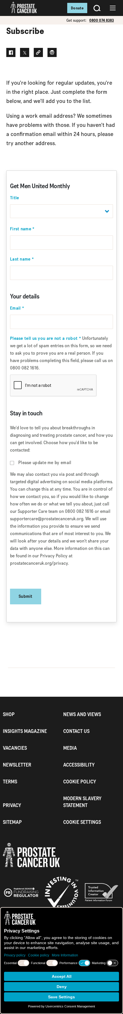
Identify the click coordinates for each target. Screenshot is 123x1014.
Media (70, 748)
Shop (9, 714)
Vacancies (15, 748)
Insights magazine (25, 731)
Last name (22, 259)
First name (22, 229)
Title (14, 198)
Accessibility (79, 764)
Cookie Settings (82, 822)
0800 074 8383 (101, 20)
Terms (10, 781)
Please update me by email (45, 463)
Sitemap (12, 822)
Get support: (76, 20)
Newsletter (17, 764)
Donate (77, 8)
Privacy (12, 805)
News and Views (82, 714)
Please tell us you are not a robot (45, 338)
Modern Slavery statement (82, 801)
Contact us (76, 731)
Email (17, 308)
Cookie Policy (79, 781)
